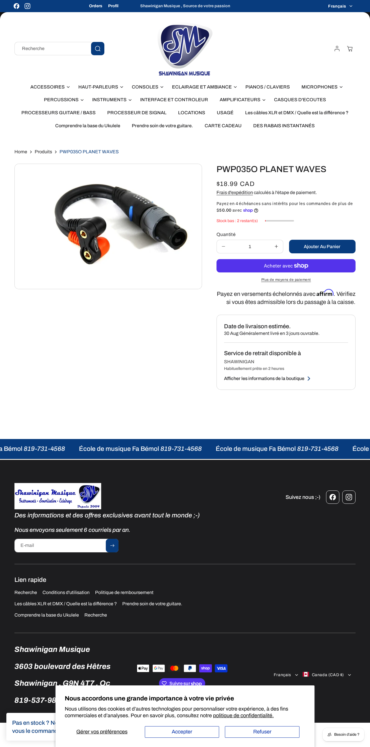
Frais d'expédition (235, 192)
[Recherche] (97, 48)
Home (20, 151)
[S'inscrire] (112, 545)
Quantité (226, 234)
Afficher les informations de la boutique (264, 378)
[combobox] (59, 48)
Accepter (182, 732)
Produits (43, 151)
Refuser (262, 732)
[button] (49, 87)
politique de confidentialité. (243, 715)
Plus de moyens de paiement (286, 280)
